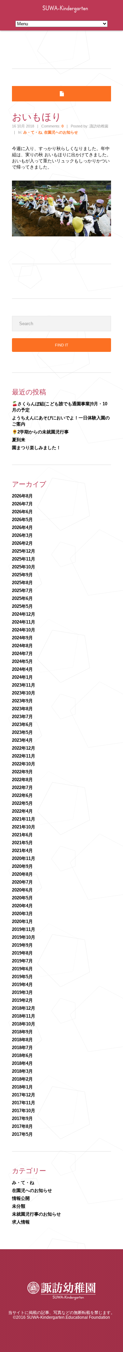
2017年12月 (23, 1094)
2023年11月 (23, 685)
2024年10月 (23, 629)
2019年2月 (22, 1000)
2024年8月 (22, 645)
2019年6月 (22, 968)
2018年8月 (22, 1039)
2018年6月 (22, 1055)
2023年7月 (22, 716)
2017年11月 (23, 1102)
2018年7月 (22, 1047)
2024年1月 (22, 677)
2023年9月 (22, 700)
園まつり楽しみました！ (36, 447)
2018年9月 (22, 1031)
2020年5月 (22, 897)
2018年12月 (23, 1008)
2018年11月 (23, 1016)
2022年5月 (22, 803)
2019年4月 (22, 984)
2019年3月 (22, 992)
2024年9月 (22, 637)
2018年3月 (22, 1071)
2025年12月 (23, 551)
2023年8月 (22, 708)
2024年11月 (23, 622)
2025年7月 (22, 590)
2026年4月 (22, 527)
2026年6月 (22, 511)
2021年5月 (22, 842)
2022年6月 (22, 795)
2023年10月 (23, 693)
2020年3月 (22, 913)
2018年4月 (22, 1063)
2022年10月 (23, 763)
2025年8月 (22, 582)
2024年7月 (22, 653)
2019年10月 (23, 937)
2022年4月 (22, 811)
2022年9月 (22, 771)
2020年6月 (22, 890)
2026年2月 (22, 543)
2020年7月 (22, 882)
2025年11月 (23, 559)
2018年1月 (22, 1087)
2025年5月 (22, 606)
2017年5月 (22, 1134)
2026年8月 (22, 496)
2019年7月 (22, 960)
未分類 (18, 1206)
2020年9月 (22, 866)
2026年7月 (22, 503)
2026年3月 (22, 535)
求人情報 (21, 1222)
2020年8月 (22, 874)
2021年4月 (22, 850)
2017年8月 (22, 1126)
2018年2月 (22, 1079)
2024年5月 (22, 661)
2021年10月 (23, 826)
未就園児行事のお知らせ (36, 1214)
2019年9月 (22, 945)
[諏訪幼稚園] (61, 1298)
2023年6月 (22, 724)
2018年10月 (23, 1024)
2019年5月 (22, 976)
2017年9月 (22, 1118)
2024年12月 (23, 614)
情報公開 (21, 1198)
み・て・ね (32, 132)
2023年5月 (22, 732)
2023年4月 (22, 740)
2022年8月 (22, 779)
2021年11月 (23, 819)
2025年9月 (22, 574)
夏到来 (18, 439)
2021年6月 (22, 834)
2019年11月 (23, 929)
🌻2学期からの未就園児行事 (40, 431)
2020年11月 (23, 858)
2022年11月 (23, 756)
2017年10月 (23, 1110)
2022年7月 (22, 787)
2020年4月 (22, 905)
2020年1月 (22, 921)
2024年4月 (22, 669)
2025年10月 (23, 566)
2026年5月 (22, 519)
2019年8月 (22, 953)
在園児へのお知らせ (61, 132)
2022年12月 (23, 748)
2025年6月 (22, 598)
